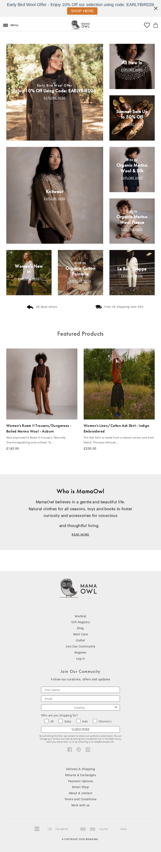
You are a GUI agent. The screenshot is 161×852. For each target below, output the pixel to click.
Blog (80, 628)
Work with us (80, 805)
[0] (155, 25)
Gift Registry (80, 622)
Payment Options (80, 781)
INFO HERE (82, 11)
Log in (80, 658)
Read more (80, 534)
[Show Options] (116, 707)
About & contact (80, 793)
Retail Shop (80, 787)
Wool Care (80, 634)
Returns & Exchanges (80, 775)
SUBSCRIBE (80, 729)
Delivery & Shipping (80, 769)
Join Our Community (80, 646)
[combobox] (79, 707)
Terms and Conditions (80, 799)
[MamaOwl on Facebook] (69, 750)
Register (80, 652)
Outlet (80, 640)
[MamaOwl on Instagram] (88, 750)
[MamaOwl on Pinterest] (78, 750)
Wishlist (80, 616)
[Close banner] (156, 8)
